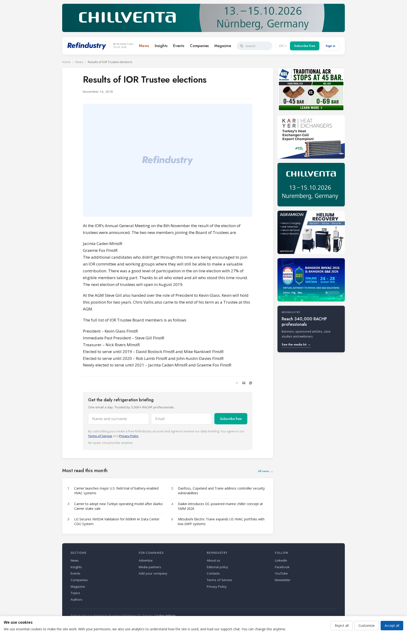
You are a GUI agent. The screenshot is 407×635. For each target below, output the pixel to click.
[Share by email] (244, 383)
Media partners (150, 567)
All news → (265, 471)
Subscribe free (304, 46)
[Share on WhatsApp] (250, 383)
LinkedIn (281, 560)
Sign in (330, 46)
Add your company (153, 573)
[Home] (86, 45)
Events (178, 45)
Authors (76, 599)
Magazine (222, 45)
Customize (366, 625)
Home (66, 62)
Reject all (342, 625)
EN (281, 46)
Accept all (392, 625)
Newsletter (282, 580)
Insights (161, 45)
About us (213, 560)
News (144, 45)
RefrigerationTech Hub (123, 46)
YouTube (281, 573)
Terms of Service (100, 436)
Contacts (213, 573)
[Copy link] (237, 383)
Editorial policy (217, 567)
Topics (75, 593)
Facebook (282, 567)
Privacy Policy (128, 436)
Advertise (146, 560)
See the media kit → (296, 344)
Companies (199, 45)
